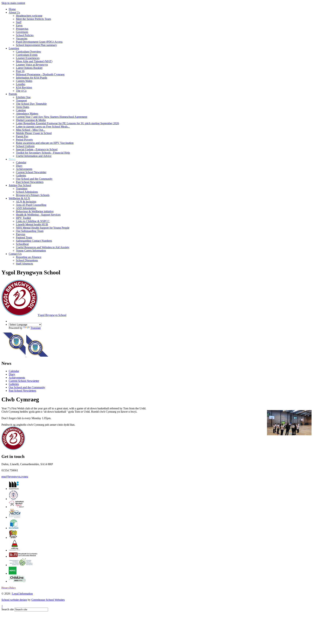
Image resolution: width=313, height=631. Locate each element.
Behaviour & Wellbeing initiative (35, 211)
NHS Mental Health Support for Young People (42, 227)
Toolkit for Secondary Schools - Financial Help (43, 152)
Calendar (21, 162)
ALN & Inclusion (26, 201)
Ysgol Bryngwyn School (52, 315)
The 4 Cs (21, 90)
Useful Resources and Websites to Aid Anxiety (42, 247)
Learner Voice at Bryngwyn (32, 64)
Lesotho (20, 84)
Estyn (19, 25)
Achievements (24, 169)
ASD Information (26, 208)
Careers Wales (24, 80)
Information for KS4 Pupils (31, 77)
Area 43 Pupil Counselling (31, 204)
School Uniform (25, 146)
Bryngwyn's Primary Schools (32, 195)
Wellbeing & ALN (19, 198)
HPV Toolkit (23, 217)
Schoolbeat (22, 244)
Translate (35, 327)
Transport (21, 100)
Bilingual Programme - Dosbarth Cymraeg (40, 74)
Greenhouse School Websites (48, 599)
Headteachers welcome (29, 15)
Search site (7, 609)
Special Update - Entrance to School (36, 149)
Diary (19, 165)
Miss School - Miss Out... (30, 129)
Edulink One (23, 97)
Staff (18, 22)
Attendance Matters (27, 113)
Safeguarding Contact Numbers (34, 240)
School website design (14, 599)
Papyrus (20, 234)
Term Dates (22, 107)
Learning (14, 48)
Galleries (21, 175)
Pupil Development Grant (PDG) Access (39, 41)
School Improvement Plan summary (36, 45)
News (12, 159)
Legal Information (22, 593)
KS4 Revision (24, 87)
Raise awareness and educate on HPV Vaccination (45, 142)
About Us (14, 12)
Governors (22, 32)
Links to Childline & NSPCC (33, 221)
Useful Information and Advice (33, 155)
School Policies (25, 35)
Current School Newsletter (31, 172)
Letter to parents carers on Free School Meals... (43, 126)
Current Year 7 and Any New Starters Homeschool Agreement (51, 116)
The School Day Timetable (31, 103)
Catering (21, 110)
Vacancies (21, 38)
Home (12, 9)
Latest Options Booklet (29, 67)
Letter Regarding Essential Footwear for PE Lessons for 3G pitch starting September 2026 (67, 123)
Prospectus (22, 28)
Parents (13, 94)
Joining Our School (20, 185)
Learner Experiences (27, 58)
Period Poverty (24, 139)
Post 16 (20, 71)
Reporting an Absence (28, 257)
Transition (21, 188)
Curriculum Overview (28, 51)
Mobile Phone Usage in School (34, 133)
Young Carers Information (31, 250)
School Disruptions (27, 260)
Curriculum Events (26, 54)
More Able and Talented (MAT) (34, 61)
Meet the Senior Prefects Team (33, 18)
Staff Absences (24, 263)
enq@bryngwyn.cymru (14, 476)
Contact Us (15, 253)
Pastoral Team (24, 237)
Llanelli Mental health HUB (32, 224)
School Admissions (27, 191)
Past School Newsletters (29, 182)
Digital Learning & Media (31, 120)
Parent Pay (22, 136)
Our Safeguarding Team (29, 231)
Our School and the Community (34, 178)
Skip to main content (13, 3)
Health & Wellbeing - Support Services (38, 214)
